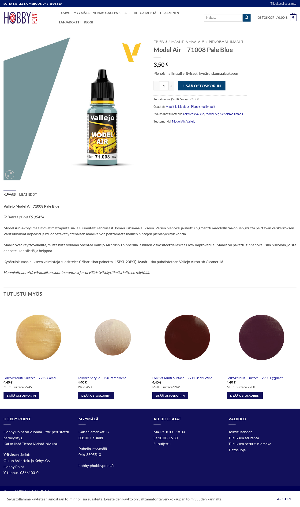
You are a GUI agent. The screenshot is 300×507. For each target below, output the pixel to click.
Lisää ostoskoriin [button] (21, 395)
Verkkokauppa (105, 13)
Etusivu (63, 13)
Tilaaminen (169, 13)
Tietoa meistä (144, 13)
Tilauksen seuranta (244, 438)
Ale (127, 13)
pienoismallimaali (231, 114)
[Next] (296, 355)
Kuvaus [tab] (10, 194)
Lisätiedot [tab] (28, 194)
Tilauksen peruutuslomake (250, 443)
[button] (277, 17)
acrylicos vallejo (193, 114)
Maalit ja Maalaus (187, 42)
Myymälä (82, 13)
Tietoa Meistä (33, 443)
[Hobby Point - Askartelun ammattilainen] (27, 17)
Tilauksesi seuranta (283, 3)
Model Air (212, 114)
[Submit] (247, 18)
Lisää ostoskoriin (202, 86)
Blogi (88, 22)
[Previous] (3, 355)
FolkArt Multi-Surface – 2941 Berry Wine (182, 378)
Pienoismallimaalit (226, 42)
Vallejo (190, 121)
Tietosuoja (237, 449)
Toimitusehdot (240, 431)
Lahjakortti (70, 22)
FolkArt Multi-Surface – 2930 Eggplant (255, 378)
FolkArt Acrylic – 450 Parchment (102, 378)
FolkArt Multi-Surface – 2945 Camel (30, 378)
